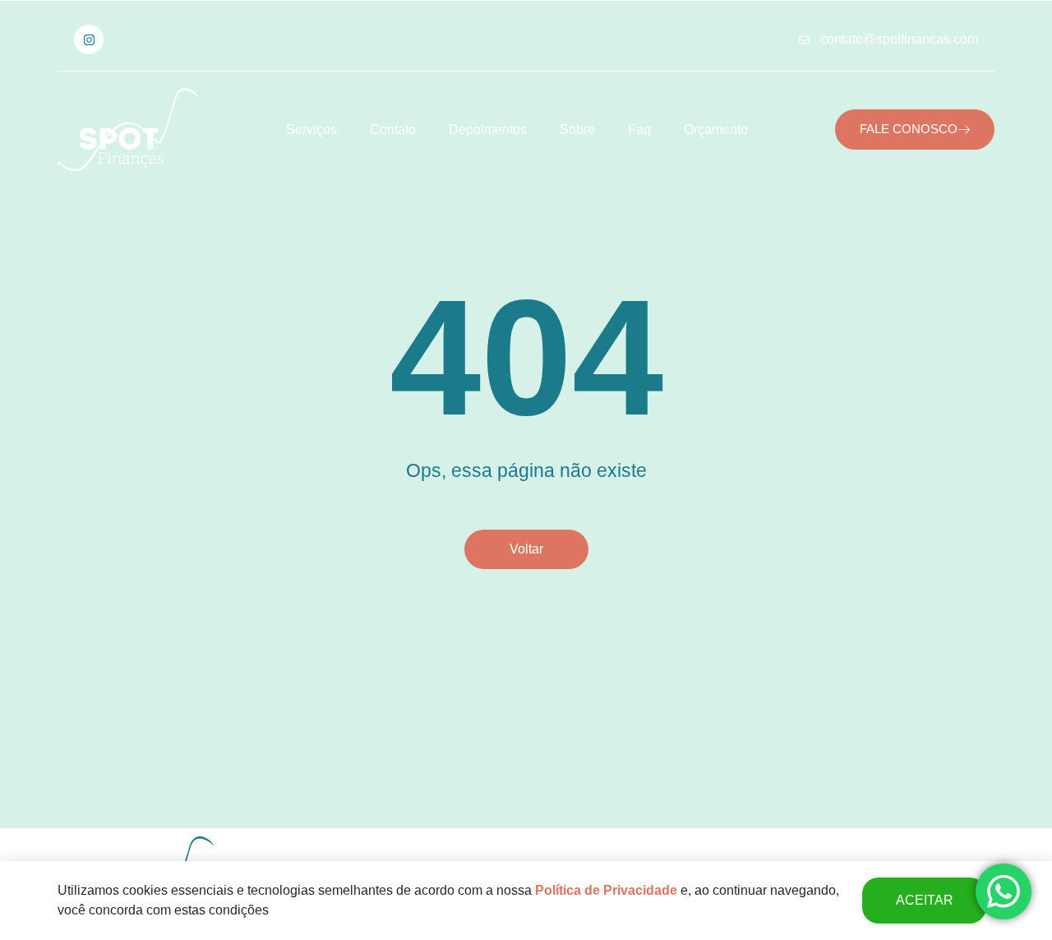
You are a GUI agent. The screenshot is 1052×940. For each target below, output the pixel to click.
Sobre (577, 130)
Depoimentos (488, 130)
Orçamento (716, 130)
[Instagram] (89, 39)
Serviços (311, 130)
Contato (393, 130)
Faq (639, 130)
